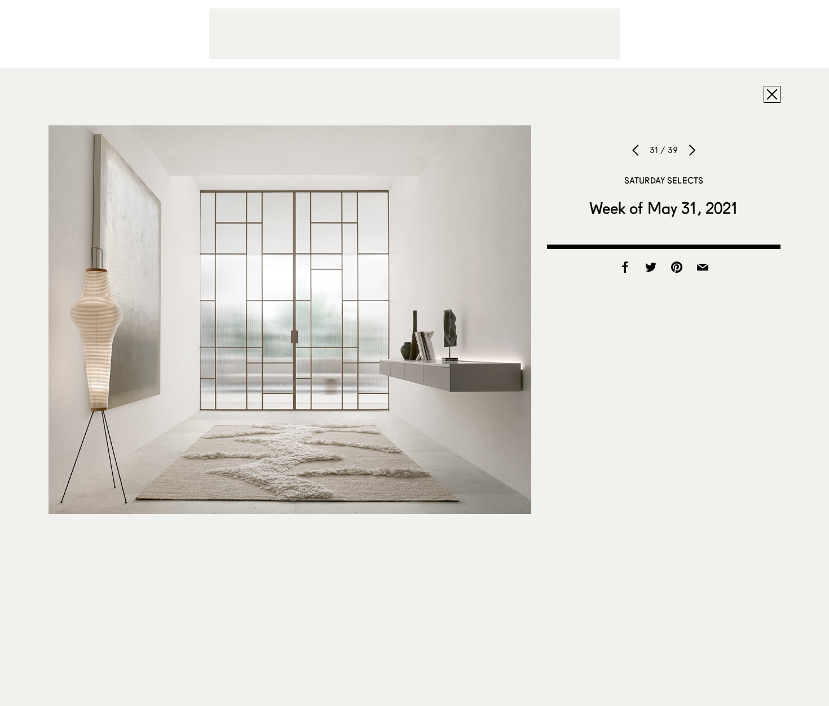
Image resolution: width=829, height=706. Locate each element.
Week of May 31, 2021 (664, 207)
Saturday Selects (663, 180)
